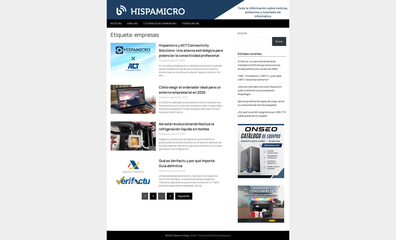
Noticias (116, 23)
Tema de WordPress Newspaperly (214, 235)
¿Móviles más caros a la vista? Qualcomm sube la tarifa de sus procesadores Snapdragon (260, 90)
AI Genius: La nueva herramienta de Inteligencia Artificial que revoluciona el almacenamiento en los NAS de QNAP (259, 65)
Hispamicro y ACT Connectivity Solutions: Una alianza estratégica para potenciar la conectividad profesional (191, 50)
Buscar (242, 33)
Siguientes (183, 196)
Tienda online (190, 23)
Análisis (132, 23)
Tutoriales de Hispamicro (159, 23)
